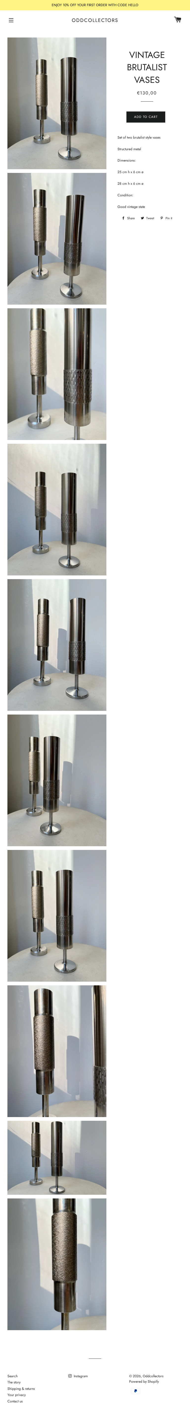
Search (12, 1376)
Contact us (15, 1401)
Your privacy (16, 1394)
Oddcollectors (95, 20)
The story (14, 1382)
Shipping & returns (21, 1388)
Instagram (80, 1376)
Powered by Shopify (144, 1381)
